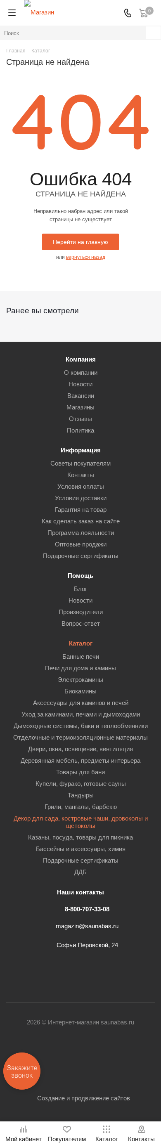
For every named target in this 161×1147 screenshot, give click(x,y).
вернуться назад (85, 257)
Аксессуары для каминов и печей (80, 702)
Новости (80, 384)
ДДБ (80, 871)
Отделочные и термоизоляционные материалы (80, 737)
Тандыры (81, 795)
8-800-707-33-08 (87, 909)
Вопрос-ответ (81, 623)
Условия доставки (81, 497)
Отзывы (80, 418)
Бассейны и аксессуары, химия (80, 848)
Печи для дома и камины (80, 668)
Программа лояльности (80, 532)
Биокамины (80, 691)
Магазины (80, 407)
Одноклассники (80, 1054)
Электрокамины (80, 679)
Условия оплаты (80, 486)
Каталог (80, 643)
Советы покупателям (80, 463)
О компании (80, 372)
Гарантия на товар (81, 509)
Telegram (39, 1054)
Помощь (80, 575)
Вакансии (80, 395)
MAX (142, 1054)
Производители (81, 611)
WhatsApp (122, 1054)
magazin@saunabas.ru (87, 925)
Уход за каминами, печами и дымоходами (80, 714)
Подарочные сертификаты (80, 555)
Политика (80, 430)
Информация (81, 450)
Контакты (80, 474)
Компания (81, 359)
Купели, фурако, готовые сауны (81, 783)
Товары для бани (80, 772)
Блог (80, 588)
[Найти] (153, 33)
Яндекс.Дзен (80, 1075)
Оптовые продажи (81, 544)
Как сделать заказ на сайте (81, 521)
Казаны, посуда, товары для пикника (80, 837)
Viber (101, 1054)
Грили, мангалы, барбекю (81, 806)
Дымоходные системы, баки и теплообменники (81, 725)
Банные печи (80, 656)
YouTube (60, 1054)
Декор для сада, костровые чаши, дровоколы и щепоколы (81, 822)
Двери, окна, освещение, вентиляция (80, 748)
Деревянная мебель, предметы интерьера (80, 760)
